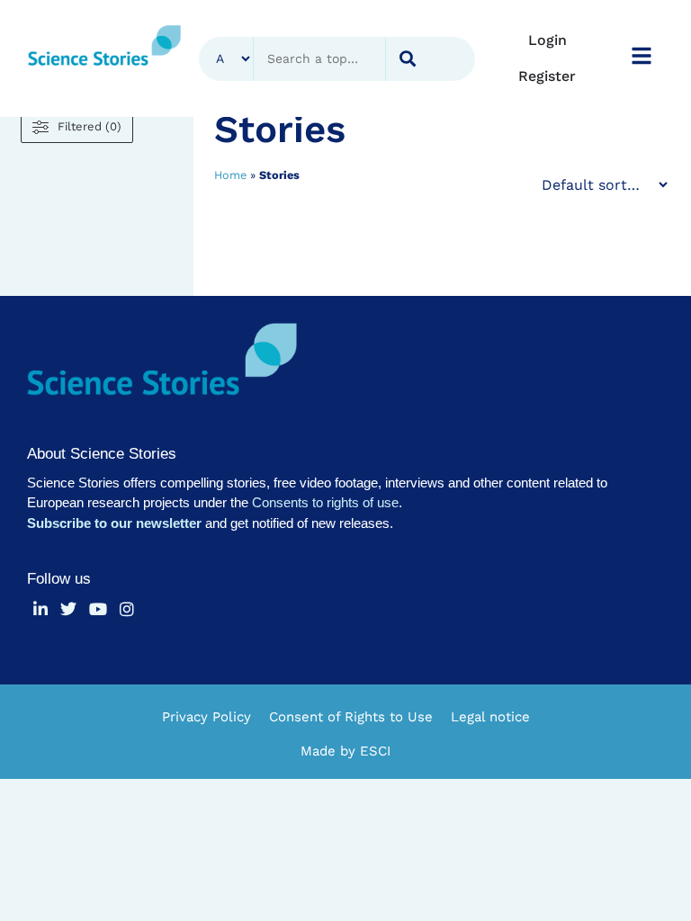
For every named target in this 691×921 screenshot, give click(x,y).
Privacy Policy (206, 717)
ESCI (375, 751)
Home (230, 175)
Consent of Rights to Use (351, 717)
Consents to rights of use (325, 502)
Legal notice (490, 717)
